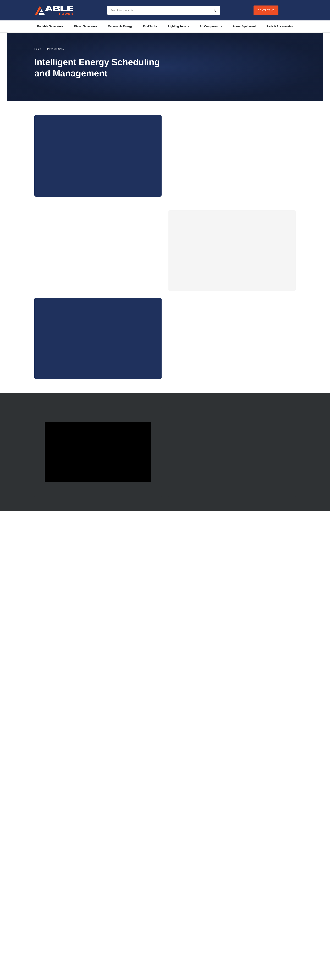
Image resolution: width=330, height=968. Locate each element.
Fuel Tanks (150, 26)
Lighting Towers (178, 26)
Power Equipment (244, 26)
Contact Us (266, 10)
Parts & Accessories (279, 26)
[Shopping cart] (293, 10)
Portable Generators (50, 26)
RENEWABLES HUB (195, 479)
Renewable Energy (120, 26)
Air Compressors (211, 26)
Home (37, 48)
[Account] (285, 10)
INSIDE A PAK (57, 178)
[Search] (214, 10)
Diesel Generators (85, 26)
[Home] (54, 10)
